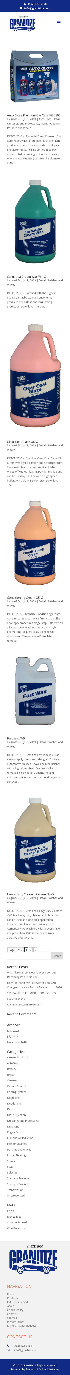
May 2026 (13, 1030)
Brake (10, 1074)
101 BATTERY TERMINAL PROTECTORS (31, 993)
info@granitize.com (37, 8)
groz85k (15, 119)
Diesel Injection (16, 1115)
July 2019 (12, 1036)
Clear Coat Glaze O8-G (22, 442)
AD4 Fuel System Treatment (24, 1004)
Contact (12, 1314)
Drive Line (13, 1126)
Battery (11, 1069)
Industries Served (17, 1302)
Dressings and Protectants (23, 123)
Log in (11, 1211)
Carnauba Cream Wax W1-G (26, 277)
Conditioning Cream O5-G (25, 598)
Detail (56, 119)
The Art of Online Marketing (42, 1369)
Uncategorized (16, 1195)
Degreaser (13, 1097)
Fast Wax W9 (16, 738)
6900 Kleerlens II (17, 998)
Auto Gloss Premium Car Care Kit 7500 (33, 115)
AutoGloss (45, 119)
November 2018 (17, 1042)
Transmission (15, 1190)
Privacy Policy (15, 1321)
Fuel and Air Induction (20, 1138)
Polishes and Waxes (19, 128)
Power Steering (16, 1155)
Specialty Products (18, 1178)
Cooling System (16, 1092)
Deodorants (14, 1103)
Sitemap (12, 1317)
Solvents (12, 1172)
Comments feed (17, 1222)
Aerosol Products (17, 1057)
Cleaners (12, 1080)
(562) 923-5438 (37, 4)
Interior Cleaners (51, 123)
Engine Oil (13, 1132)
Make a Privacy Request (21, 1325)
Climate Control (16, 1086)
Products (12, 1298)
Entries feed (14, 1216)
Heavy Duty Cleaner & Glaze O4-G (30, 894)
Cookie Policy (15, 1310)
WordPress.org (16, 1228)
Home (11, 1294)
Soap (10, 1166)
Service (11, 1161)
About (10, 1306)
